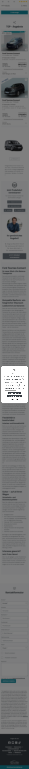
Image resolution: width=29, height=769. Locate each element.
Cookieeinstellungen (8, 387)
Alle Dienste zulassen (14, 393)
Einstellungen (14, 399)
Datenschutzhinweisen (10, 390)
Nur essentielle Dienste (14, 396)
